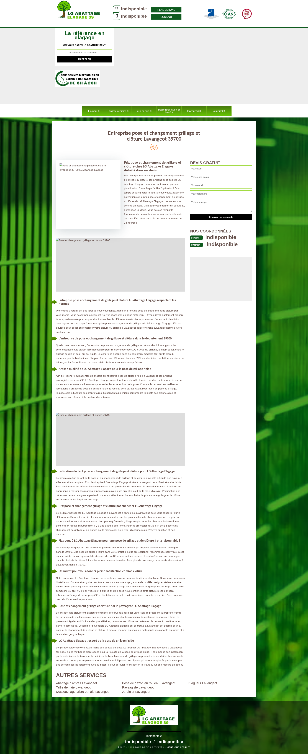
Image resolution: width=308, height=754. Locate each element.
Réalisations (166, 9)
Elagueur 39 (94, 111)
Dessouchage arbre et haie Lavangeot (83, 691)
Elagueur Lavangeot (202, 683)
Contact (166, 16)
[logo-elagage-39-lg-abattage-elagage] (79, 13)
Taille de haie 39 (144, 111)
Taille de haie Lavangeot (73, 687)
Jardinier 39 (219, 111)
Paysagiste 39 (194, 111)
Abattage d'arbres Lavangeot (76, 683)
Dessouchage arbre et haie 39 (169, 111)
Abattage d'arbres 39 (119, 111)
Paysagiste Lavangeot (138, 687)
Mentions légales (179, 747)
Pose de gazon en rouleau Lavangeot (148, 683)
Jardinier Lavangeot (136, 691)
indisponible (134, 8)
